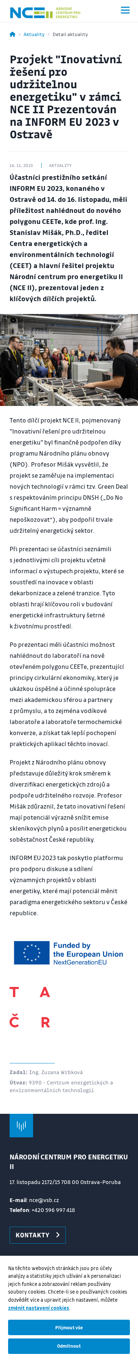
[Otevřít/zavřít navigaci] (125, 10)
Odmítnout (69, 1346)
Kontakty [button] (32, 1235)
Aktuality (34, 34)
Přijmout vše (69, 1327)
